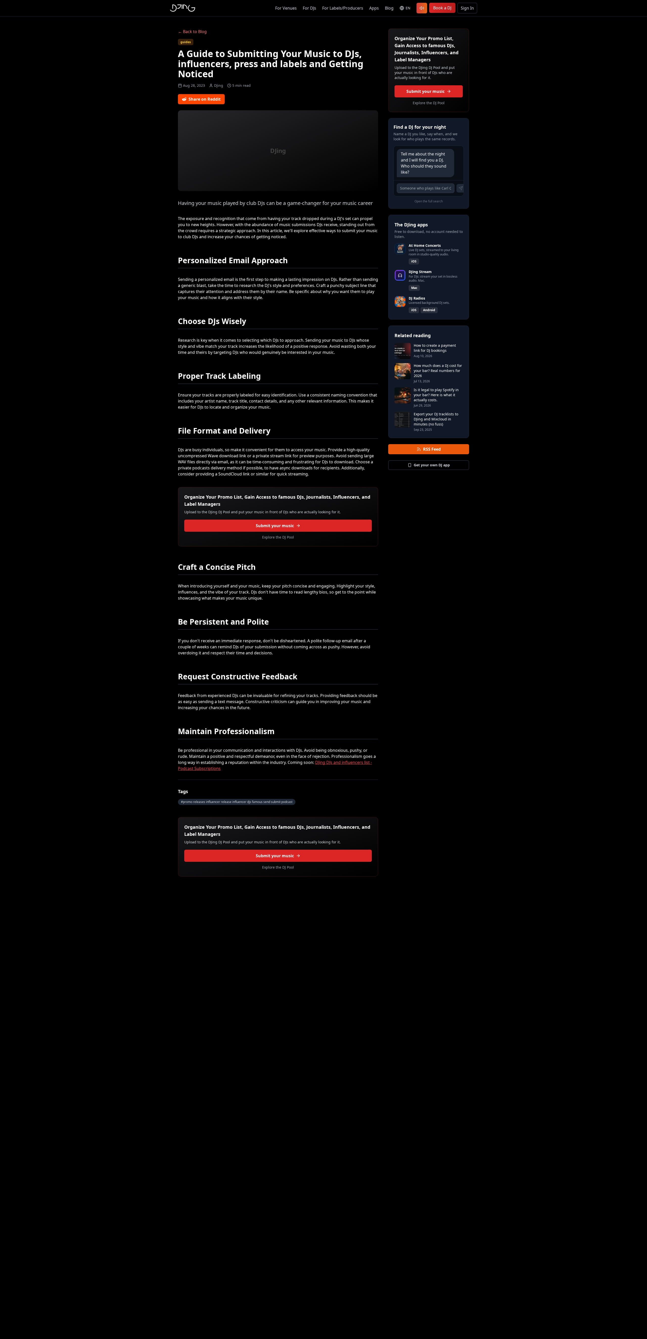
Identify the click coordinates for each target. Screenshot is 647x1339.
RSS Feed (432, 449)
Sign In (467, 8)
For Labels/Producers (342, 8)
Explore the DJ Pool (278, 537)
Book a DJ (442, 8)
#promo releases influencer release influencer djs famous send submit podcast (236, 802)
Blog (389, 8)
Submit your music (275, 525)
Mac (414, 288)
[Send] (460, 188)
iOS (414, 261)
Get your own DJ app (432, 465)
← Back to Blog (192, 31)
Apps (374, 8)
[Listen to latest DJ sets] (422, 8)
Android (429, 310)
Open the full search (428, 201)
